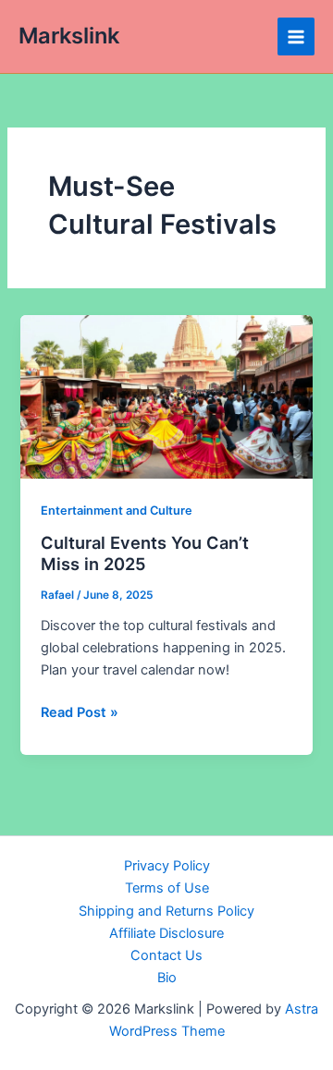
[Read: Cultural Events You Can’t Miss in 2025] (166, 395)
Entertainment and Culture (116, 510)
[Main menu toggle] (296, 36)
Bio (167, 977)
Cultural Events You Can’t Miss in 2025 (145, 553)
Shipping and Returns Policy (166, 911)
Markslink (68, 35)
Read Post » (79, 713)
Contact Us (166, 955)
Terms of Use (167, 888)
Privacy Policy (167, 865)
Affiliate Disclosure (166, 933)
